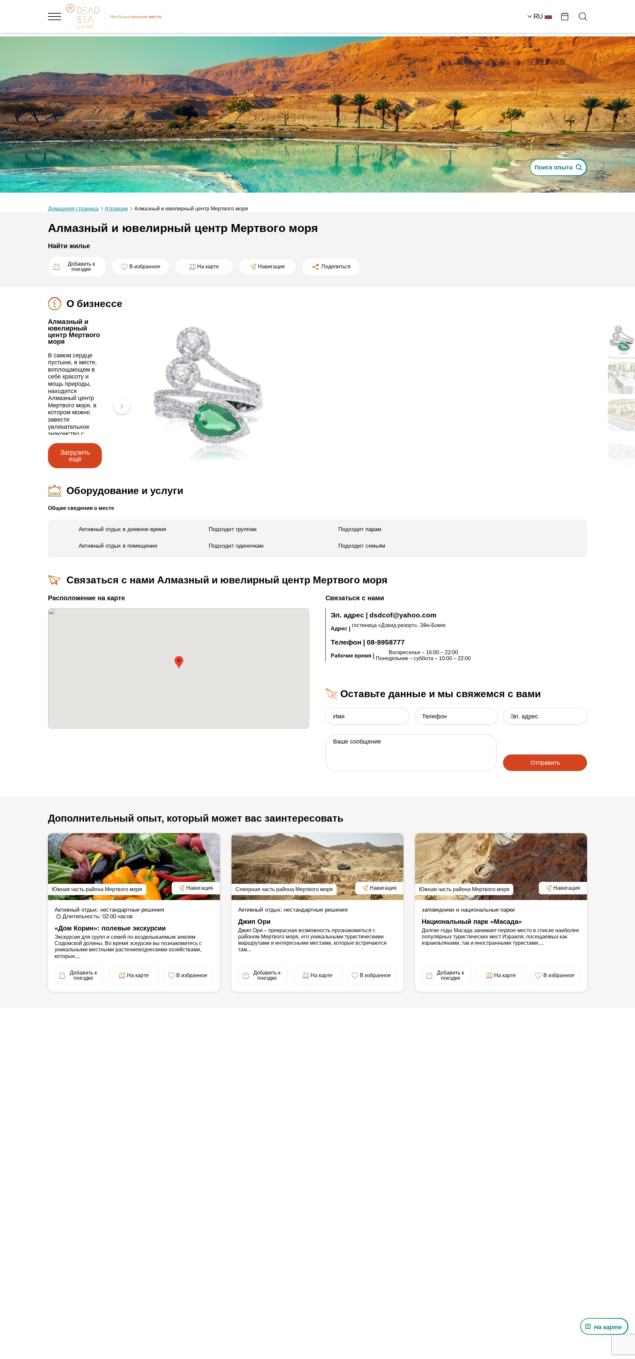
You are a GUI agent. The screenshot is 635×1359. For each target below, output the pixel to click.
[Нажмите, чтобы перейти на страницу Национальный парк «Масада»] (501, 866)
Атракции (116, 208)
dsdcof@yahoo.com (403, 615)
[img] (216, 396)
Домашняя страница (73, 208)
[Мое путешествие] (565, 16)
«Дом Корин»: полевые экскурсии (110, 928)
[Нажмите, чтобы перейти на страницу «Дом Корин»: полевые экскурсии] (134, 866)
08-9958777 (386, 642)
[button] (118, 407)
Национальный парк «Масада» (472, 921)
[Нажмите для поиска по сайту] (583, 16)
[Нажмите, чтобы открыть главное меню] (54, 16)
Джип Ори (254, 921)
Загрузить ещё (73, 456)
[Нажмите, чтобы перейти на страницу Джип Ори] (317, 866)
